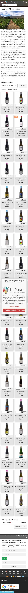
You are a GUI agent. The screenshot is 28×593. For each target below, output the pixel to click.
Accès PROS (4, 535)
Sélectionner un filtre (9, 85)
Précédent (6, 523)
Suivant (23, 523)
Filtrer (23, 85)
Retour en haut (20, 527)
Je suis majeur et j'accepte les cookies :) (14, 310)
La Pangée (10, 585)
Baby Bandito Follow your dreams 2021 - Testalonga (7, 488)
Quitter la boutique (14, 306)
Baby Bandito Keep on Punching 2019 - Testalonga (21, 511)
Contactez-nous (11, 535)
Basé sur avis (11, 588)
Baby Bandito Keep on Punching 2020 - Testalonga (7, 369)
